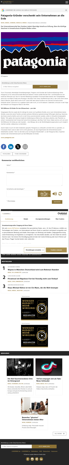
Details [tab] (26, 219)
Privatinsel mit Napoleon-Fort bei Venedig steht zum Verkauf (33, 279)
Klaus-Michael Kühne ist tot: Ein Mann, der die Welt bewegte (33, 288)
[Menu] (67, 2)
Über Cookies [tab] (60, 219)
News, (3, 22)
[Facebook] (28, 459)
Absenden (57, 202)
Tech (46, 383)
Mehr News (5, 353)
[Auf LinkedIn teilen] (10, 146)
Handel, (7, 22)
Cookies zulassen (56, 250)
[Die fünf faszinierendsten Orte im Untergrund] (20, 367)
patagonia (6, 154)
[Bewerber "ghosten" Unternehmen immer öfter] (34, 406)
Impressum (54, 451)
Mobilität (18, 272)
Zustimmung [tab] (9, 219)
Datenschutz (46, 451)
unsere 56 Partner (13, 228)
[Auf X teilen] (18, 146)
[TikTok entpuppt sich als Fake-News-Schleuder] (48, 367)
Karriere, (13, 22)
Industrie (20, 290)
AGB (40, 451)
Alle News (58, 433)
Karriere (28, 422)
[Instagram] (32, 459)
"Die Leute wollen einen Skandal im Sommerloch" (22, 254)
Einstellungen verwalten (33, 250)
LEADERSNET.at (26, 451)
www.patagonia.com (7, 137)
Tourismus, (15, 383)
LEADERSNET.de (16, 451)
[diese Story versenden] (25, 146)
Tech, (13, 272)
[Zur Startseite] (7, 2)
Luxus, (14, 281)
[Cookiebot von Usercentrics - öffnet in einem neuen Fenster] (59, 213)
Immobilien (19, 281)
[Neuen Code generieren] (60, 193)
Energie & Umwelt (21, 22)
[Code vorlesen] (54, 193)
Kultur (21, 383)
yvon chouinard (20, 154)
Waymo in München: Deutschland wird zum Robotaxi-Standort (33, 270)
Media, (42, 383)
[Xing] (37, 459)
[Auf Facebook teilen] (3, 146)
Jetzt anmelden (45, 86)
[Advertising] (34, 309)
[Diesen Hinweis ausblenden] (66, 10)
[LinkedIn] (41, 459)
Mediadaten (34, 451)
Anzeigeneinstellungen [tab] (43, 219)
